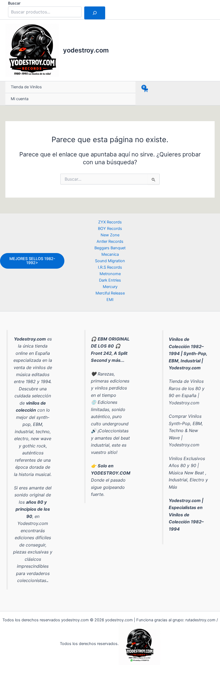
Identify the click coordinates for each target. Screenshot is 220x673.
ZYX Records (110, 222)
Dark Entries (110, 280)
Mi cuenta (19, 98)
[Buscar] (94, 12)
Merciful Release (110, 293)
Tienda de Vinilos (26, 87)
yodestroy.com (86, 50)
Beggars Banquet (110, 248)
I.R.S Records (110, 267)
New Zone (110, 235)
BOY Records (110, 228)
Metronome (110, 273)
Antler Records (110, 241)
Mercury (110, 286)
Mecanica (110, 254)
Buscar (14, 3)
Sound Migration (110, 260)
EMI (110, 299)
